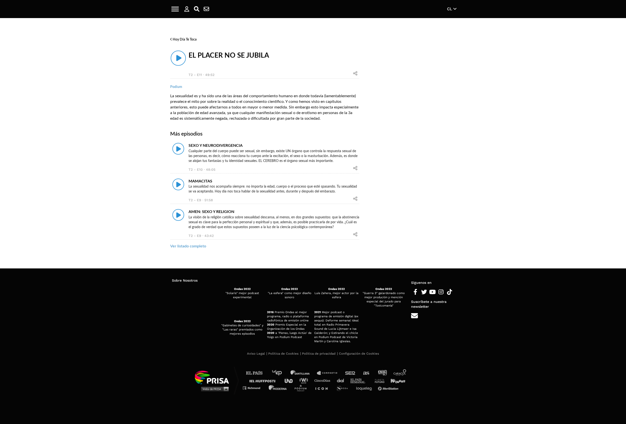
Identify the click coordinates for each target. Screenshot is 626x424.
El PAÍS (257, 373)
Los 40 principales (280, 373)
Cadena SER (350, 373)
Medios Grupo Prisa (213, 389)
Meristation (389, 388)
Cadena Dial (342, 380)
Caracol (400, 373)
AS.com (366, 373)
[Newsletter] (206, 9)
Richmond (254, 388)
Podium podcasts (302, 388)
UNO (290, 380)
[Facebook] (415, 292)
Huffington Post (263, 380)
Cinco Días (324, 380)
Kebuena (396, 380)
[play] (178, 58)
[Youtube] (432, 292)
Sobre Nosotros (185, 280)
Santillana (303, 373)
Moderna (278, 388)
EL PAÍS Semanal (360, 380)
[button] (175, 9)
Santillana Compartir (329, 373)
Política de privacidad (318, 353)
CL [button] (450, 8)
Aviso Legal (256, 353)
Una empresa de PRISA (213, 377)
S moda (344, 388)
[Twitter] (424, 292)
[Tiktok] (449, 292)
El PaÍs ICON (323, 388)
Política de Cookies (283, 353)
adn (382, 373)
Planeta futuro (378, 380)
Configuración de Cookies (359, 353)
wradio (305, 380)
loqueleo (365, 388)
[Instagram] (441, 292)
